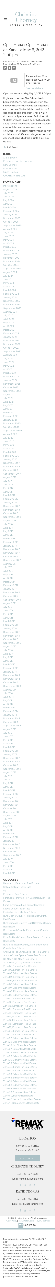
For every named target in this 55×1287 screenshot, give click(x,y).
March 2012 (9, 790)
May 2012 (8, 783)
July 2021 (8, 398)
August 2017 (9, 563)
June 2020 (8, 441)
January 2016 (10, 628)
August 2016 (9, 603)
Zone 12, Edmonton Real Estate (19, 1002)
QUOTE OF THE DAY (14, 175)
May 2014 (8, 700)
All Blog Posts (10, 157)
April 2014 (8, 703)
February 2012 (10, 793)
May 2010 (8, 865)
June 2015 (8, 653)
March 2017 (9, 581)
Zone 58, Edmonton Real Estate (20, 1084)
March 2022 (9, 372)
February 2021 (10, 416)
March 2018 (9, 538)
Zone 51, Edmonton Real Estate (19, 1070)
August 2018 (9, 520)
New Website (10, 168)
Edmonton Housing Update (17, 161)
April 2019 (8, 491)
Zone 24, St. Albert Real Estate (19, 1045)
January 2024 (10, 297)
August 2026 (10, 189)
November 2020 (12, 423)
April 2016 (8, 617)
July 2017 (8, 567)
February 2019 (10, 498)
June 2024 (8, 279)
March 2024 (9, 290)
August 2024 (10, 272)
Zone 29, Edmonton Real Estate (20, 1056)
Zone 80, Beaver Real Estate (18, 1095)
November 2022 (11, 344)
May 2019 (8, 488)
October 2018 (10, 513)
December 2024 (12, 257)
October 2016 (10, 595)
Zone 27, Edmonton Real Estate (19, 1048)
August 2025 (10, 229)
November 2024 (12, 261)
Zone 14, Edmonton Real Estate (19, 1009)
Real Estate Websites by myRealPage (34, 1221)
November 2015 (11, 635)
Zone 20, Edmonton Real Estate (20, 1030)
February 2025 (11, 250)
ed (4, 890)
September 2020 (12, 430)
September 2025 (12, 225)
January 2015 (10, 671)
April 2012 (8, 786)
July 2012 (8, 775)
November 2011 (11, 804)
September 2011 (11, 811)
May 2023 (8, 322)
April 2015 (8, 660)
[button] (27, 1158)
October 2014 (10, 682)
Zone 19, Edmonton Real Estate (19, 1027)
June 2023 (8, 318)
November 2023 (11, 304)
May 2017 (8, 574)
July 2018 (8, 524)
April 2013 (8, 743)
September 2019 (12, 473)
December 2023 (11, 300)
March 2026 (9, 207)
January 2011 (9, 840)
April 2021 (8, 408)
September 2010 (12, 855)
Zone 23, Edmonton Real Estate (20, 1041)
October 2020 (11, 426)
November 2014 (11, 678)
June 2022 (8, 362)
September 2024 (12, 268)
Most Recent (10, 185)
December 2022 (12, 340)
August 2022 (10, 354)
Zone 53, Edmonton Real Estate (26, 64)
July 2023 (8, 315)
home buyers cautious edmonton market (24, 904)
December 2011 (11, 801)
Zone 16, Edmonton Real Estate (19, 1016)
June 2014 (8, 696)
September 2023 (12, 308)
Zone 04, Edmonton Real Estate (20, 976)
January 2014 (10, 714)
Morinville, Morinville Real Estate (19, 912)
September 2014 (12, 685)
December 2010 (11, 844)
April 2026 (8, 203)
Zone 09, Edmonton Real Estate (20, 994)
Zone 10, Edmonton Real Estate (19, 998)
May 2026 (8, 200)
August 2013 (9, 729)
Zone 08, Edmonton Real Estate (20, 991)
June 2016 (8, 610)
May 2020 (8, 444)
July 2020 (8, 437)
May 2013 (8, 739)
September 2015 (12, 642)
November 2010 (11, 847)
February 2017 (10, 585)
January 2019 (10, 502)
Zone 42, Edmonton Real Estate (20, 1066)
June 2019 (8, 484)
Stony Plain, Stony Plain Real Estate (22, 962)
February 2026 (11, 211)
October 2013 (10, 721)
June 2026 (8, 196)
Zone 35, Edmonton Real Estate (20, 1063)
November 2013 (11, 718)
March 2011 (9, 833)
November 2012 (11, 761)
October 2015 (10, 639)
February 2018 (10, 542)
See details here (34, 88)
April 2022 (8, 369)
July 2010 (8, 858)
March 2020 (9, 452)
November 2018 (11, 509)
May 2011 (8, 826)
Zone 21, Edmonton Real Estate (19, 1034)
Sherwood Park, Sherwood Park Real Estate (26, 951)
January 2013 (10, 754)
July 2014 (8, 693)
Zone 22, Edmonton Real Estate (20, 1038)
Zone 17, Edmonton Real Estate (19, 1020)
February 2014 (10, 711)
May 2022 (8, 365)
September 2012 (12, 768)
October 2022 (11, 347)
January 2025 (10, 254)
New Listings (10, 164)
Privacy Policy (11, 1221)
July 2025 (8, 232)
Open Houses (10, 171)
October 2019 (10, 470)
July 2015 (8, 649)
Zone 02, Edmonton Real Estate (20, 969)
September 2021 (12, 390)
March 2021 (9, 412)
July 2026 (8, 193)
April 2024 (8, 286)
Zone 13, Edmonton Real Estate (19, 1005)
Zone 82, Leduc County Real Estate (22, 1099)
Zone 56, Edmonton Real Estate (20, 1081)
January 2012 (10, 797)
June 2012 (8, 779)
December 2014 (11, 675)
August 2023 (10, 311)
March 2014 (9, 707)
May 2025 (8, 239)
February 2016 (10, 624)
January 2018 (10, 545)
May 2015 (8, 657)
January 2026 (10, 214)
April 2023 (8, 326)
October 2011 (10, 808)
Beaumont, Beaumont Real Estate (21, 883)
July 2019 (8, 480)
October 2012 (10, 765)
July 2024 (8, 275)
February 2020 (11, 455)
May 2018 (8, 531)
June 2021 (8, 401)
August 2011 (9, 815)
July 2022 (8, 358)
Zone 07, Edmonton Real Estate (20, 987)
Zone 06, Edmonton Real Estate (20, 984)
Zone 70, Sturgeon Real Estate (19, 1092)
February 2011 (10, 837)
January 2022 (10, 380)
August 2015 (9, 646)
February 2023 (11, 333)
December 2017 (11, 549)
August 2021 (9, 394)
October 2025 (11, 221)
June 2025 (8, 236)
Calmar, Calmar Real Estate (17, 886)
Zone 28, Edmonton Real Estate (20, 1052)
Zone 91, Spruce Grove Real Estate (21, 1102)
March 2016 (9, 621)
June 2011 (8, 822)
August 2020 (10, 434)
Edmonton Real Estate (15, 894)
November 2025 (11, 218)
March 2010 (9, 873)
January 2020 (10, 459)
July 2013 (8, 732)
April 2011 (8, 829)
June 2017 (8, 570)
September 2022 (12, 351)
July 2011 (7, 819)
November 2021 (11, 383)
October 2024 (11, 264)
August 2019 (9, 477)
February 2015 (10, 667)
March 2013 (9, 747)
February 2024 (11, 293)
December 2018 (11, 506)
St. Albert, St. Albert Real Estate (20, 958)
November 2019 (11, 466)
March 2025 (9, 246)
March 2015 (9, 664)
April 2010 (8, 869)
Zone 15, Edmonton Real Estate (19, 1012)
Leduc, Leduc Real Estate (16, 908)
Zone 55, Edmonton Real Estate (20, 1077)
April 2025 (8, 243)
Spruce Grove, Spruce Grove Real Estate (24, 955)
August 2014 (9, 689)
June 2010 (8, 862)
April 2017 (8, 577)
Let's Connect (27, 1158)
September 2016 (12, 599)
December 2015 (11, 631)
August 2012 (9, 772)
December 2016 (11, 592)
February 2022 (11, 376)
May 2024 (8, 282)
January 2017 (10, 588)
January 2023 (10, 336)
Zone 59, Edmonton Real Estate (20, 1088)
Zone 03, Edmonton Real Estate (20, 973)
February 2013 (10, 750)
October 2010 (10, 851)
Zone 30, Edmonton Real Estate (20, 1059)
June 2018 (8, 527)
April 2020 (8, 448)
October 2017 (10, 556)
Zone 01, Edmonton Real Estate (19, 966)
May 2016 (8, 613)
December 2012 (11, 757)
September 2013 (12, 725)
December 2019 (11, 462)
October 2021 (10, 387)
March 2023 (9, 329)
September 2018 (12, 516)
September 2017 (12, 560)
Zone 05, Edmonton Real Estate (20, 980)
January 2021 (10, 419)
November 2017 (11, 552)
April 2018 (8, 534)
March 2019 (9, 495)
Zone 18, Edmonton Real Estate (19, 1023)
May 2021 (8, 405)
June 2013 (8, 736)
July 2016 (8, 606)
